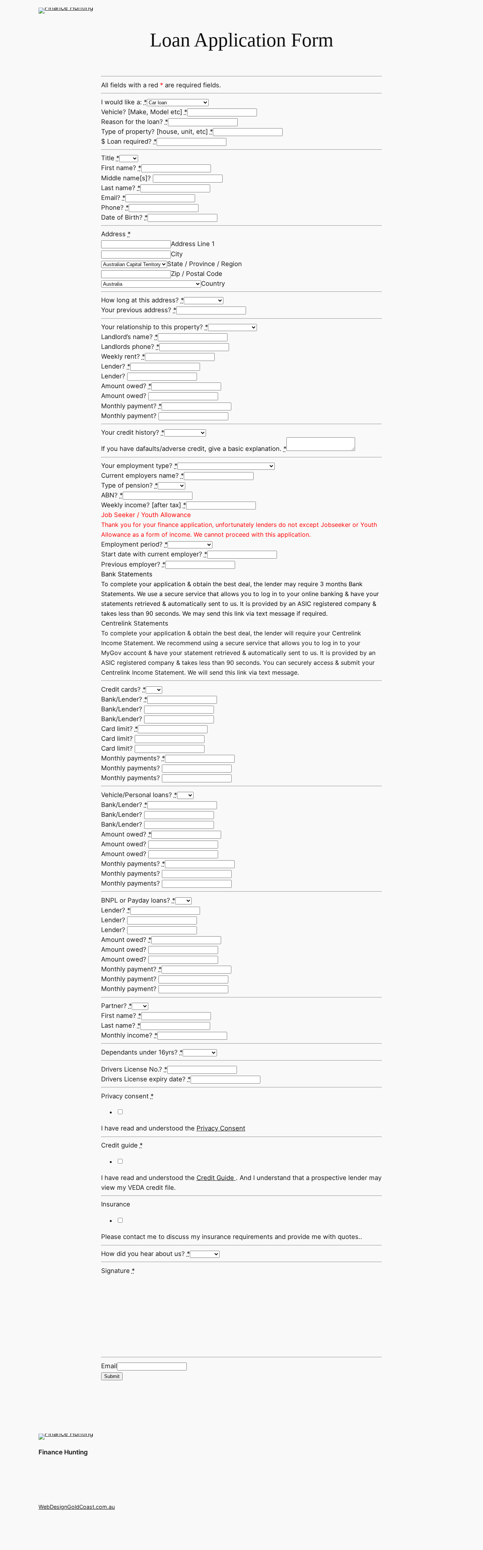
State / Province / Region (204, 264)
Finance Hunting (63, 1452)
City (177, 254)
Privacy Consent (221, 1128)
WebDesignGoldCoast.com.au (76, 1507)
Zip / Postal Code (196, 273)
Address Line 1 (193, 244)
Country (213, 283)
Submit (112, 1376)
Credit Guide (215, 1177)
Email (109, 1366)
